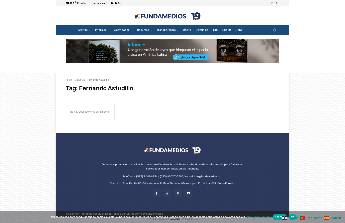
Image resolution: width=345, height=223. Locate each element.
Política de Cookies (259, 216)
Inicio (69, 79)
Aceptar (280, 216)
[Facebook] (267, 3)
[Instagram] (272, 3)
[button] (274, 30)
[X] (276, 3)
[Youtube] (188, 193)
